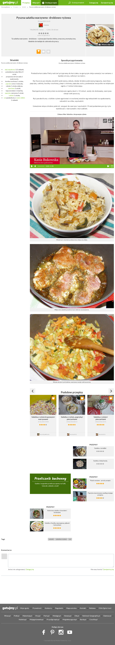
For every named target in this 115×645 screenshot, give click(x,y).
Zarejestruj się (107, 3)
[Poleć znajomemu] (43, 52)
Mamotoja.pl (27, 616)
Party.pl (46, 616)
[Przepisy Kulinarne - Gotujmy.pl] (10, 2)
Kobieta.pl (22, 619)
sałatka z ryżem (61, 539)
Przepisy (26, 3)
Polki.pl (16, 616)
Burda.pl (83, 619)
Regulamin (59, 608)
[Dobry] (43, 33)
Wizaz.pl (7, 616)
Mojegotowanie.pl (36, 619)
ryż (5, 98)
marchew (11, 88)
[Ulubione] (53, 398)
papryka (8, 84)
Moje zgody (24, 608)
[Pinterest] (53, 631)
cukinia (11, 95)
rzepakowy (11, 69)
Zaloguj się (93, 3)
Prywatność (37, 608)
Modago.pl (57, 616)
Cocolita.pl (93, 619)
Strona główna (5, 7)
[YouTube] (70, 631)
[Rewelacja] (48, 33)
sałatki (51, 539)
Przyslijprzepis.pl (53, 619)
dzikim (23, 98)
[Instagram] (62, 631)
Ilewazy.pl (67, 616)
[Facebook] (44, 631)
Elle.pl (77, 616)
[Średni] (41, 33)
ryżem (18, 98)
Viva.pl (37, 616)
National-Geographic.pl (91, 616)
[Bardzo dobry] (46, 33)
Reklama (92, 608)
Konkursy (48, 608)
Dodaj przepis (51, 3)
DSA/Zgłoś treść (105, 608)
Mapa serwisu (71, 608)
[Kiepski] (39, 33)
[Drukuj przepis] (48, 52)
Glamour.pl (107, 616)
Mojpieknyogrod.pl (70, 619)
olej (6, 69)
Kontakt (83, 608)
